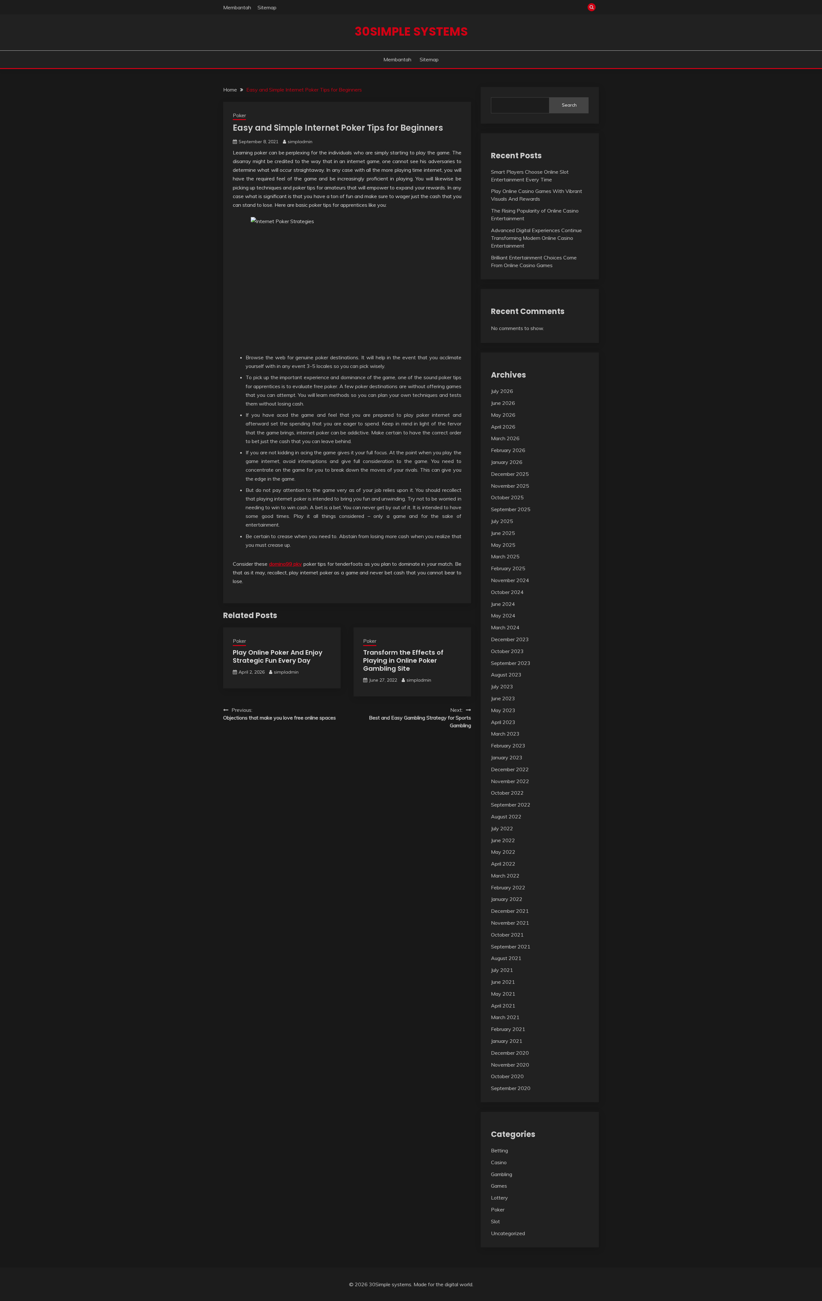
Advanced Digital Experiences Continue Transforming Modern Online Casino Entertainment (536, 238)
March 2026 (505, 438)
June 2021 (503, 982)
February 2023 (508, 745)
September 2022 (510, 804)
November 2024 (510, 580)
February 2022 (508, 887)
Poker (239, 115)
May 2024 (503, 615)
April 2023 (503, 722)
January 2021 (506, 1041)
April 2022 (503, 863)
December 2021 (510, 911)
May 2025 (503, 545)
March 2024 (505, 627)
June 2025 (503, 533)
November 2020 (510, 1064)
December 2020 (510, 1053)
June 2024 (503, 604)
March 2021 (505, 1017)
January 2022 (506, 899)
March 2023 (505, 733)
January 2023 (506, 757)
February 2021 (508, 1029)
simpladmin (300, 141)
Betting (499, 1150)
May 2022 (503, 852)
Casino (499, 1162)
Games (499, 1186)
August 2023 (506, 674)
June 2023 (503, 698)
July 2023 (502, 686)
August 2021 (506, 958)
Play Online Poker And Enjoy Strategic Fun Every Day (277, 656)
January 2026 (506, 462)
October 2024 (507, 592)
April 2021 (503, 1005)
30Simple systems (411, 31)
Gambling (501, 1174)
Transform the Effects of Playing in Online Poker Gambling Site (403, 660)
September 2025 (510, 509)
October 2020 (507, 1076)
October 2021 (507, 934)
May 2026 (503, 415)
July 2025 (502, 521)
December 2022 (510, 769)
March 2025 (505, 556)
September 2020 (510, 1088)
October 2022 (507, 793)
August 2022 (506, 816)
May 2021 (503, 994)
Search (569, 105)
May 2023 (503, 710)
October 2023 (507, 651)
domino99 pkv (285, 564)
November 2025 (510, 486)
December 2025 (510, 474)
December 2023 (510, 639)
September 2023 (510, 663)
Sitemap (267, 7)
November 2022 (510, 781)
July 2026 (502, 391)
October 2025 (507, 497)
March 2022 (505, 875)
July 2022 (502, 828)
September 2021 (510, 946)
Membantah (237, 7)
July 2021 (502, 970)
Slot (495, 1221)
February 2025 (508, 568)
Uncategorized (508, 1233)
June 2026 (503, 403)
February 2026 (508, 450)
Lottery (499, 1197)
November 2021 (510, 923)
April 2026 (503, 426)
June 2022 (503, 840)
